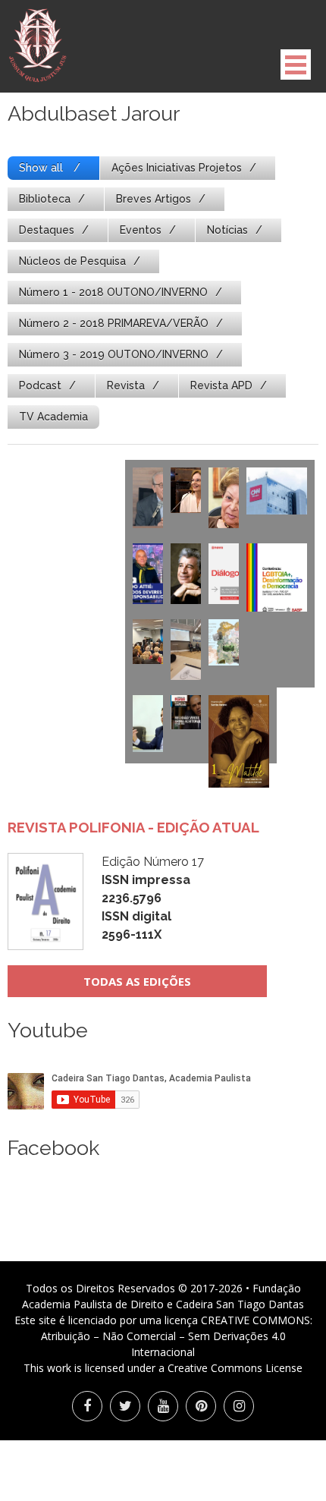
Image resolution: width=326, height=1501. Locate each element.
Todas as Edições (137, 981)
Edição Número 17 (153, 898)
